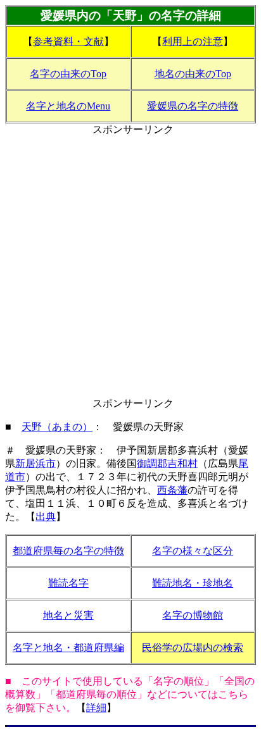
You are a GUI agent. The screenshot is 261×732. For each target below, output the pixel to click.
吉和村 (182, 463)
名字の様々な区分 (192, 550)
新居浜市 (35, 463)
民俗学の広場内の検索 (192, 647)
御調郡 (152, 463)
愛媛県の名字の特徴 (192, 106)
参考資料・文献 (68, 41)
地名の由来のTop (193, 73)
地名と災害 (68, 615)
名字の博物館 (192, 615)
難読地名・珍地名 (192, 583)
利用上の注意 (192, 41)
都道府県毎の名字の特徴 (68, 550)
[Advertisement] (130, 267)
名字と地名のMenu (68, 106)
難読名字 (68, 583)
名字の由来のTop (68, 73)
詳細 (96, 707)
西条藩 (172, 490)
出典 (45, 516)
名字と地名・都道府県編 (68, 647)
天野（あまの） (57, 426)
